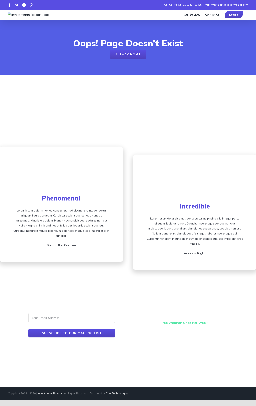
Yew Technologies (117, 393)
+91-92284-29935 (191, 4)
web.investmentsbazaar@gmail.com (226, 4)
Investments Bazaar (50, 393)
